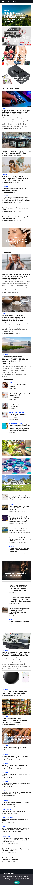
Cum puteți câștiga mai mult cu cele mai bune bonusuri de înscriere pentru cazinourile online (18, 587)
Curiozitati (12, 583)
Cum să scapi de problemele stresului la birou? (15, 819)
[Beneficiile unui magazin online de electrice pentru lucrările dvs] (16, 140)
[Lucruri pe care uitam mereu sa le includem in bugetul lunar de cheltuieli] (16, 262)
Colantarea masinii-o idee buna (19, 622)
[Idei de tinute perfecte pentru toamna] (5, 406)
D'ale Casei (5, 272)
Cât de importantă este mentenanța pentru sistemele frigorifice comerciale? (14, 720)
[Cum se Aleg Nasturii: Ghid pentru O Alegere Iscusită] (16, 466)
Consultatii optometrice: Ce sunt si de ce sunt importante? (20, 395)
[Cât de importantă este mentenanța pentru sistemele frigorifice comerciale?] (16, 707)
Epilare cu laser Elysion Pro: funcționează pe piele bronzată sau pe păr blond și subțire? (15, 178)
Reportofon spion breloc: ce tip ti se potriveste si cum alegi (14, 189)
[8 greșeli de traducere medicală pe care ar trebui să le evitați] (5, 415)
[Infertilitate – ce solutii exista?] (5, 385)
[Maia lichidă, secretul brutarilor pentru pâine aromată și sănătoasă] (16, 304)
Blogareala (6, 35)
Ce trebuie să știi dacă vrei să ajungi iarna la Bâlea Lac (18, 529)
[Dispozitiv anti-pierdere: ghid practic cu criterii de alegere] (16, 680)
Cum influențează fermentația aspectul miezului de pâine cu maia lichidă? (19, 550)
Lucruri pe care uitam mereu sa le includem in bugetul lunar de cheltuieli (16, 276)
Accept (17, 882)
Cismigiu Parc (10, 2)
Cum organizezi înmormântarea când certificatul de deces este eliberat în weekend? (19, 497)
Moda (5, 465)
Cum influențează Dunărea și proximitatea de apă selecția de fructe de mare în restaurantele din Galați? (20, 427)
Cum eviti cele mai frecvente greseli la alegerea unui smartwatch (14, 748)
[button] (3, 2)
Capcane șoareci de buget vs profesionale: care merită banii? (16, 784)
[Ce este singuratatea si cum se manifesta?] (16, 570)
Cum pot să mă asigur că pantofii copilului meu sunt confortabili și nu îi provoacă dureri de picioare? (16, 840)
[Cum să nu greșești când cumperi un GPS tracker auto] (16, 74)
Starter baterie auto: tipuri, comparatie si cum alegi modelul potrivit (15, 757)
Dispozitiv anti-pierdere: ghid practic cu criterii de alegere (14, 692)
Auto (11, 619)
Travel (20, 423)
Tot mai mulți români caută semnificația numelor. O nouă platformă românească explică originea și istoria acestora (19, 519)
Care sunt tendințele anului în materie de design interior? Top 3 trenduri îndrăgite (19, 611)
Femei (11, 382)
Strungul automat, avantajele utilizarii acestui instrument (16, 654)
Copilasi (4, 836)
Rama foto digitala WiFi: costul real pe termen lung (14, 766)
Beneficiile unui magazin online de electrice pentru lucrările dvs (16, 152)
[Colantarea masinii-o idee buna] (5, 622)
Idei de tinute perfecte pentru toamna (17, 405)
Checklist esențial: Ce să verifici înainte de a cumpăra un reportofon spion (16, 793)
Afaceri (4, 313)
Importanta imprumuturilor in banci (13, 811)
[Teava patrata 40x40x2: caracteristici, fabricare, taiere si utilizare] (5, 539)
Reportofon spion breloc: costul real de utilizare (15, 208)
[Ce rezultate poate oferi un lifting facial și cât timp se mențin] (16, 237)
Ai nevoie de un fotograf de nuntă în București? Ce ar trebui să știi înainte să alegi (20, 599)
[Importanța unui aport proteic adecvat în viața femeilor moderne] (5, 507)
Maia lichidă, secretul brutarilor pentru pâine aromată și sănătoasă (13, 318)
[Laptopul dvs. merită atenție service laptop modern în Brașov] (16, 99)
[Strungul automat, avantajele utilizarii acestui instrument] (16, 641)
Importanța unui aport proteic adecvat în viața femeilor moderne (19, 508)
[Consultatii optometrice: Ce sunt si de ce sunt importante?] (5, 395)
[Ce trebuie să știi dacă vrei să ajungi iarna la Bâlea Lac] (5, 530)
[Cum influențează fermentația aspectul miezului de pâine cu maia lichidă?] (5, 549)
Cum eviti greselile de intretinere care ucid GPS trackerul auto (16, 775)
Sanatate (5, 174)
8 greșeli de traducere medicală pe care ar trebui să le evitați (19, 415)
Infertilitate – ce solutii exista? (17, 385)
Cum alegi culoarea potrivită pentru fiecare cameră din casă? (16, 849)
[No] (31, 880)
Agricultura (7, 10)
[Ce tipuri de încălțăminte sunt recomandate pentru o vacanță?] (16, 736)
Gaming (17, 583)
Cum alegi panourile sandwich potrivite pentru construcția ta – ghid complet (15, 360)
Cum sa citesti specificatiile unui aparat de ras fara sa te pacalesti (16, 217)
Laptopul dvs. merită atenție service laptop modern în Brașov (16, 112)
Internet (16, 412)
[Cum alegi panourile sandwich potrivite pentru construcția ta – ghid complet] (16, 345)
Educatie (10, 272)
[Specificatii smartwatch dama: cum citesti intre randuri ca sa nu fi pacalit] (16, 55)
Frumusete (5, 195)
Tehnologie (21, 412)
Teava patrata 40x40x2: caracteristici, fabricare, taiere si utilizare (20, 539)
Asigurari (9, 809)
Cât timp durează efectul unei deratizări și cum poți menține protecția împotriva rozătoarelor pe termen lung (15, 829)
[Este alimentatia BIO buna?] (16, 448)
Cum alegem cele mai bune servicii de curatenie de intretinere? (14, 858)
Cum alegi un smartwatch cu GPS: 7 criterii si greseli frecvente (16, 803)
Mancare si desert (14, 423)
